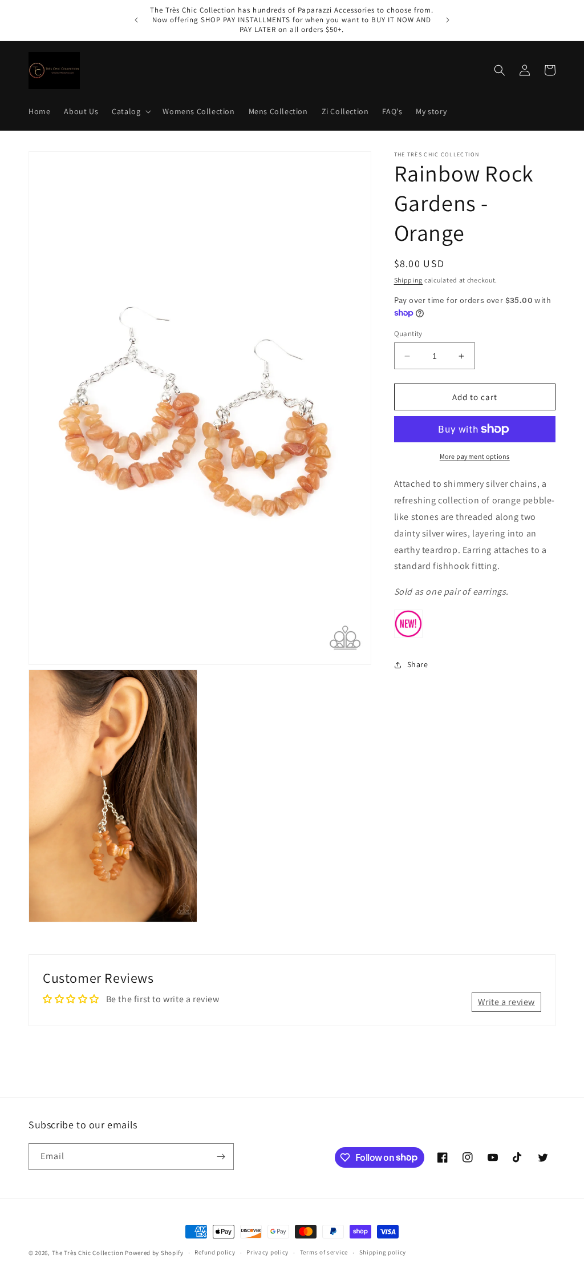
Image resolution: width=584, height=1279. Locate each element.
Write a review (506, 1002)
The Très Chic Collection (88, 1253)
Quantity (408, 333)
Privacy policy (267, 1252)
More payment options (475, 456)
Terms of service (324, 1252)
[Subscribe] (220, 1156)
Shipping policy (383, 1252)
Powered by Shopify (154, 1253)
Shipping (408, 280)
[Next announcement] (447, 20)
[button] (130, 111)
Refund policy (214, 1252)
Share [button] (417, 664)
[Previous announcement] (136, 20)
